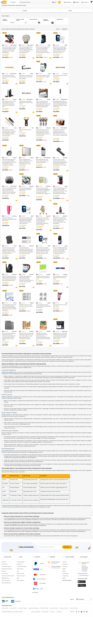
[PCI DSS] (5, 601)
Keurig (49, 45)
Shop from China (54, 608)
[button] (68, 2)
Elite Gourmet (13, 186)
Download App (20, 562)
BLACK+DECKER (47, 157)
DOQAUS (48, 274)
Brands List (19, 564)
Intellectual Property (7, 569)
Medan (64, 569)
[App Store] (82, 582)
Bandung (64, 566)
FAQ (18, 571)
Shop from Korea (44, 608)
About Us (4, 562)
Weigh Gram (64, 331)
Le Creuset (5, 483)
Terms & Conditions (35, 611)
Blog (18, 578)
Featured (64, 29)
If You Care (64, 73)
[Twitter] (84, 611)
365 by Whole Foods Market (30, 99)
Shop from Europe (74, 608)
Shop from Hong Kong (33, 608)
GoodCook (65, 157)
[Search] (59, 2)
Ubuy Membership (6, 582)
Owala (53, 359)
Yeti (3, 487)
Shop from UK (13, 608)
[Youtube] (81, 611)
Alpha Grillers (13, 45)
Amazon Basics (30, 45)
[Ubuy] (3, 2)
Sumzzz (31, 157)
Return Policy (20, 569)
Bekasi (64, 571)
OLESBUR (48, 331)
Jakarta (64, 562)
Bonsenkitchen (64, 99)
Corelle (57, 359)
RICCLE (14, 303)
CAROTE (14, 157)
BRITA (66, 45)
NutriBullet (65, 216)
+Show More (35, 592)
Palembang (65, 573)
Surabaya (64, 564)
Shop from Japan (23, 608)
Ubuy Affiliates (20, 580)
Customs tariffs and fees (8, 575)
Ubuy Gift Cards (21, 575)
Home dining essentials (8, 450)
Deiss (15, 127)
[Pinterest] (87, 611)
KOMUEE (31, 303)
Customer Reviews (21, 566)
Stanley (4, 495)
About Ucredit (20, 573)
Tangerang (65, 575)
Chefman (31, 274)
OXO (32, 127)
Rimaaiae (31, 246)
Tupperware (5, 500)
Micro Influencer (6, 580)
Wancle (14, 99)
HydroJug (14, 216)
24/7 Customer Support (85, 563)
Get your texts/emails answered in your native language (85, 568)
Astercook (48, 127)
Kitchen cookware (6, 396)
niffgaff (48, 99)
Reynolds (65, 274)
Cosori (49, 73)
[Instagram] (79, 611)
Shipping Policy (5, 578)
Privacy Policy (45, 611)
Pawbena (31, 331)
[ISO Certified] (15, 601)
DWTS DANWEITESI (64, 127)
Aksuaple (48, 216)
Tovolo (15, 246)
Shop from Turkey (64, 608)
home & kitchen (57, 470)
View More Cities (66, 580)
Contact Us (4, 564)
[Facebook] (77, 611)
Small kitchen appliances (8, 372)
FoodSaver (48, 186)
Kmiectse (31, 186)
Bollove (31, 73)
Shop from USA (5, 608)
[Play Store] (82, 586)
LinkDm (48, 303)
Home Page (4, 5)
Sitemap (4, 571)
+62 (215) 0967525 (84, 575)
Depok (64, 578)
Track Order (5, 573)
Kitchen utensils (6, 414)
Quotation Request (6, 566)
